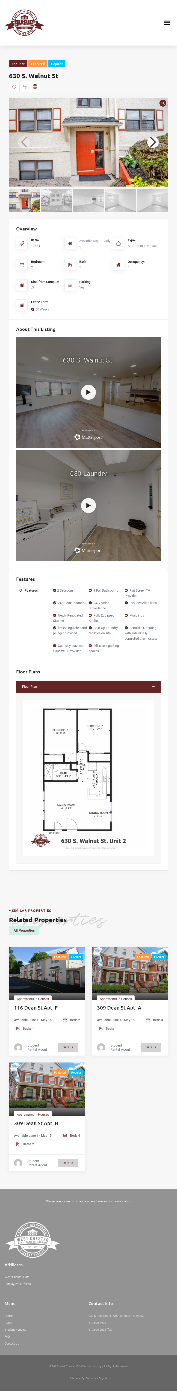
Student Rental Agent (37, 1047)
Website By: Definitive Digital (88, 1378)
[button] (167, 23)
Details (68, 1047)
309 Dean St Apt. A (119, 1007)
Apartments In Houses (33, 999)
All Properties (24, 930)
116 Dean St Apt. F (36, 1007)
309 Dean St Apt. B (36, 1123)
